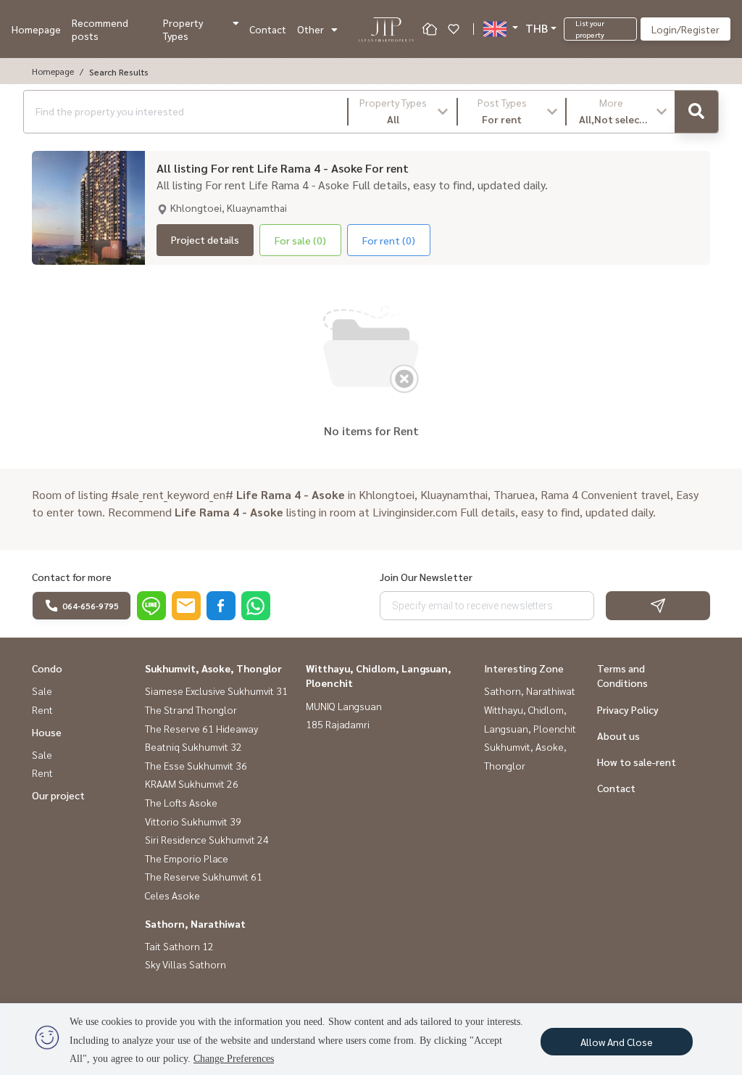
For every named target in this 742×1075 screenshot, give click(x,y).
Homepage (36, 29)
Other (310, 29)
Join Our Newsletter (426, 576)
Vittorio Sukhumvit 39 (193, 821)
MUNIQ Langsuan (344, 705)
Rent (42, 709)
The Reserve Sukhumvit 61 (203, 876)
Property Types (183, 29)
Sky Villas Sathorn (185, 964)
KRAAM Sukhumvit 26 (191, 783)
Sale (42, 690)
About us (618, 735)
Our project (58, 795)
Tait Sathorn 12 (179, 945)
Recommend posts (100, 29)
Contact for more (72, 576)
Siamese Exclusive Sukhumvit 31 (216, 690)
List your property (589, 28)
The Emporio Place (186, 858)
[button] (403, 111)
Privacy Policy (628, 709)
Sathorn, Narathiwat (195, 923)
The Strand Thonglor (191, 709)
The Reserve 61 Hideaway (201, 728)
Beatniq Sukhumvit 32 (193, 746)
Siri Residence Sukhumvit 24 (207, 839)
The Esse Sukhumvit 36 (196, 765)
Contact (267, 29)
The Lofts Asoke (181, 802)
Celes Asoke (172, 895)
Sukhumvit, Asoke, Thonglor (213, 668)
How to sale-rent (636, 761)
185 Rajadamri (338, 723)
